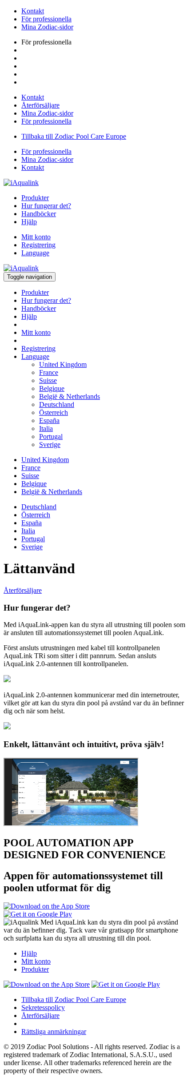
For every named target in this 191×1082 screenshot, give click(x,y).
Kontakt (32, 11)
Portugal (51, 436)
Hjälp (29, 221)
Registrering (38, 245)
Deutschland (56, 404)
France (48, 372)
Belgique (51, 388)
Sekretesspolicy (43, 1007)
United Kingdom (63, 364)
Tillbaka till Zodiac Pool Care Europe (73, 136)
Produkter (35, 197)
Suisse (48, 380)
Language (35, 253)
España (49, 420)
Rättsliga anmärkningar (53, 1031)
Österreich (53, 412)
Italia (46, 428)
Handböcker (38, 213)
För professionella (46, 19)
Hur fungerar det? (46, 205)
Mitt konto (36, 237)
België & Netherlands (69, 396)
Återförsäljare (40, 105)
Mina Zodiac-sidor (47, 27)
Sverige (49, 444)
